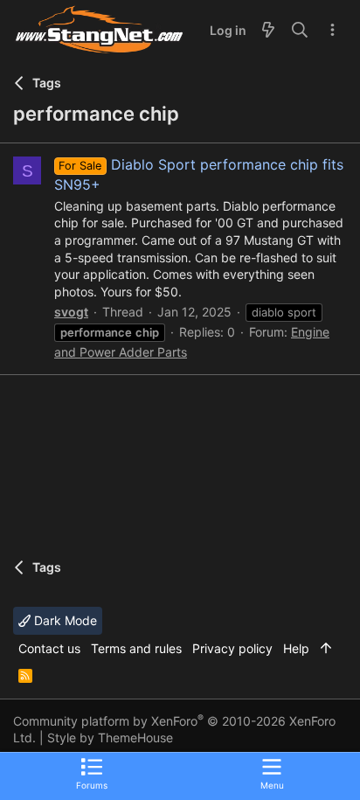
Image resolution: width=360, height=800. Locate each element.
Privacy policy (232, 648)
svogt (71, 311)
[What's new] (268, 30)
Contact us (49, 648)
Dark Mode (64, 620)
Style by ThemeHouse (110, 737)
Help (296, 648)
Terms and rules (136, 648)
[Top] (326, 649)
